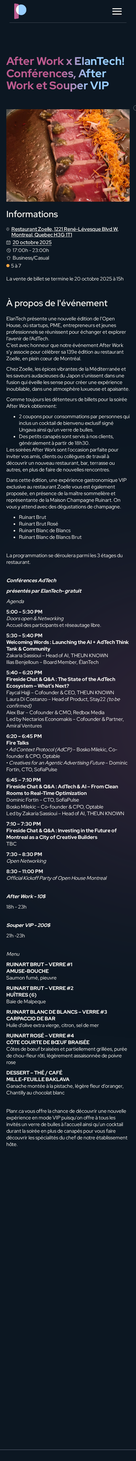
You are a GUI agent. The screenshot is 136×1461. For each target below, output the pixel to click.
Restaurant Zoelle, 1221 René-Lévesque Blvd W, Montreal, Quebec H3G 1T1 (65, 232)
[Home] (33, 11)
